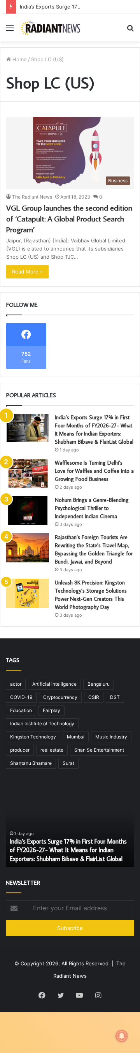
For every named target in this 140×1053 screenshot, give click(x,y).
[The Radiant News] (50, 27)
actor (15, 684)
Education (21, 710)
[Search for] (130, 30)
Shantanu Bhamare (31, 763)
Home (19, 59)
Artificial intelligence (54, 684)
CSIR (93, 697)
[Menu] (10, 30)
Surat (68, 763)
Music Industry (111, 737)
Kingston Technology (33, 737)
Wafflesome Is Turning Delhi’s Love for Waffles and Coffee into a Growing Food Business (94, 470)
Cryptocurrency (60, 697)
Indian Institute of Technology (42, 723)
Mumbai (75, 737)
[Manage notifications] (122, 1036)
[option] (70, 824)
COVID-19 (21, 697)
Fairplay (51, 710)
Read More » (27, 271)
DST (115, 697)
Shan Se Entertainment (99, 750)
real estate (51, 750)
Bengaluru (99, 684)
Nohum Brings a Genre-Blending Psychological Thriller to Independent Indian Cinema (92, 508)
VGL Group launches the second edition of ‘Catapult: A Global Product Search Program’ (69, 218)
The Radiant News (32, 197)
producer (20, 750)
